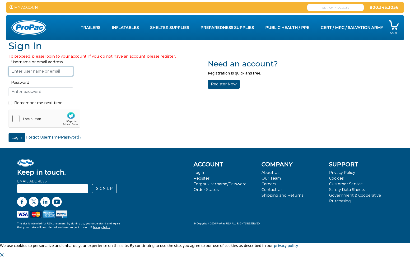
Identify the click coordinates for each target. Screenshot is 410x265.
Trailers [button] (90, 27)
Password (19, 82)
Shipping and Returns (282, 195)
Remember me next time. (38, 103)
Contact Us (271, 189)
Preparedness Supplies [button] (227, 27)
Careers (268, 184)
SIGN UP (104, 188)
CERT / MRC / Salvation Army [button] (352, 27)
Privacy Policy (342, 172)
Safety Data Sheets (347, 189)
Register (202, 178)
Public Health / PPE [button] (287, 27)
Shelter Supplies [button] (169, 27)
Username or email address (36, 62)
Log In (199, 172)
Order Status (206, 189)
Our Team (271, 178)
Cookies (336, 178)
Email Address (32, 181)
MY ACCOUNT (27, 7)
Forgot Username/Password (220, 184)
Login (17, 137)
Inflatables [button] (125, 27)
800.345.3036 (384, 7)
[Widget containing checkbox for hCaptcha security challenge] (44, 119)
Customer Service (346, 184)
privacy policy (286, 245)
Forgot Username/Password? (53, 137)
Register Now (224, 84)
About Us (270, 172)
